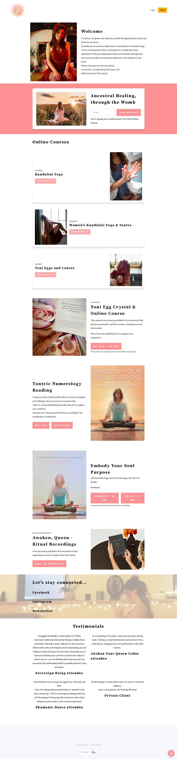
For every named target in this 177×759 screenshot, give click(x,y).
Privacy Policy (96, 745)
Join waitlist (128, 112)
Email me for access (49, 563)
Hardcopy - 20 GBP (105, 498)
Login (153, 10)
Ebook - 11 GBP (132, 498)
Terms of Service (82, 745)
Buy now (41, 425)
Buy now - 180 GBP (106, 346)
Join (162, 10)
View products (45, 181)
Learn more (62, 425)
